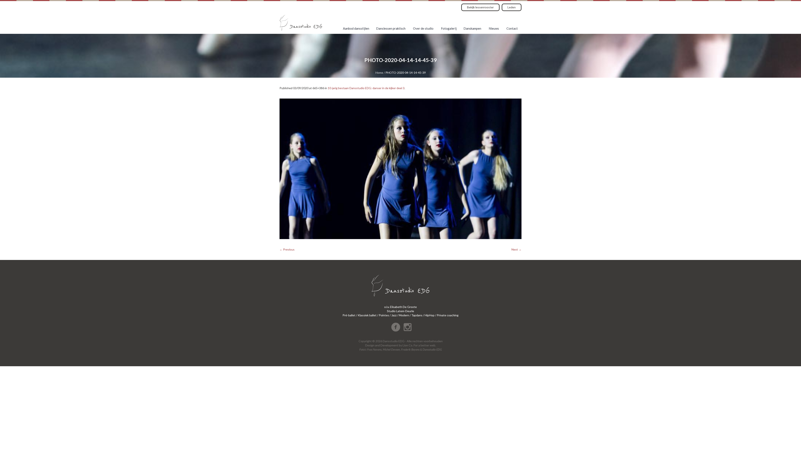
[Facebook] (395, 327)
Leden (512, 7)
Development (389, 345)
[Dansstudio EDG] (301, 23)
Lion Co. (408, 345)
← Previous (287, 249)
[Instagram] (407, 327)
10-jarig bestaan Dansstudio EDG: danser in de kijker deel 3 (366, 88)
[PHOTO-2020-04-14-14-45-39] (400, 169)
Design (369, 345)
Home (379, 72)
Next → (516, 249)
